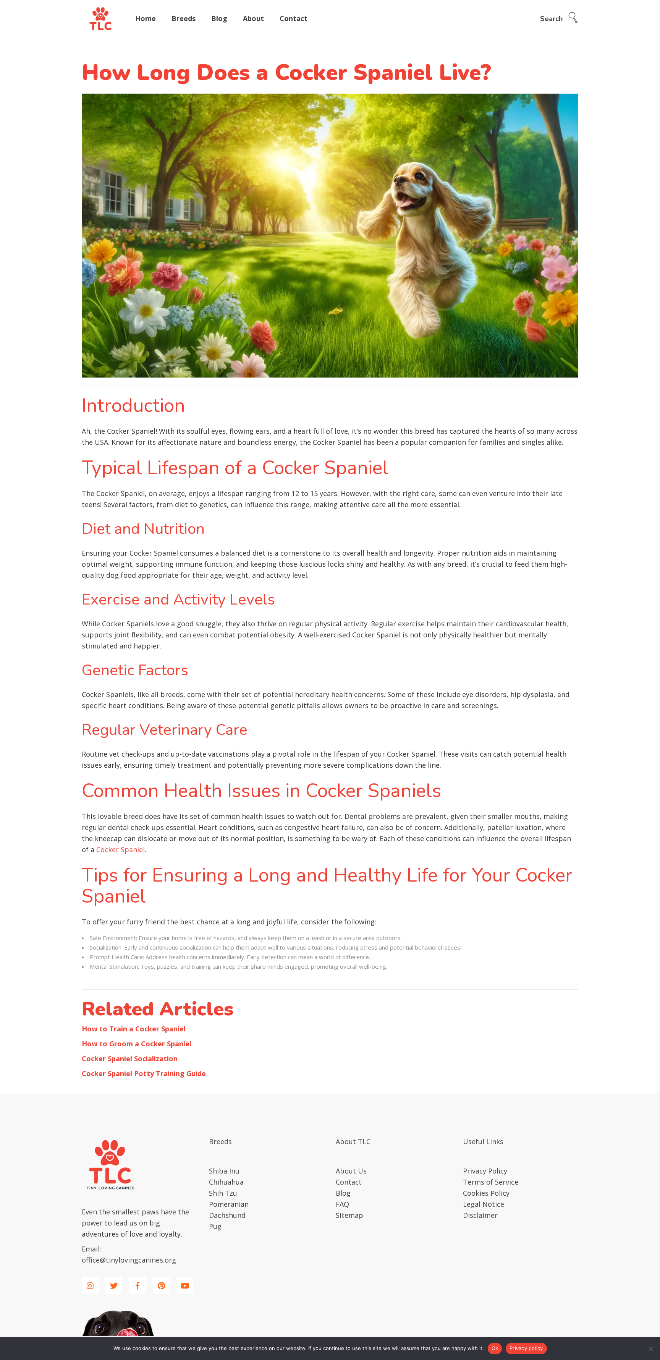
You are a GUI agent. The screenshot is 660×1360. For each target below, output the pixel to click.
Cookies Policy (486, 1193)
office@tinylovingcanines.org (129, 1259)
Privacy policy (526, 1348)
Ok (495, 1348)
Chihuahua (226, 1182)
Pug (215, 1226)
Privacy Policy (485, 1170)
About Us (351, 1170)
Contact (349, 1182)
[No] (650, 1348)
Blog (343, 1193)
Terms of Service (490, 1182)
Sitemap (349, 1215)
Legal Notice (483, 1204)
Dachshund (227, 1215)
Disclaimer (480, 1215)
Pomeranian (229, 1204)
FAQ (342, 1204)
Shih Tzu (223, 1193)
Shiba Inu (224, 1170)
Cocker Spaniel (120, 849)
